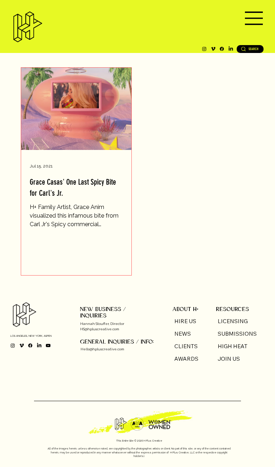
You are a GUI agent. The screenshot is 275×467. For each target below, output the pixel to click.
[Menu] (170, 18)
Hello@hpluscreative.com (102, 349)
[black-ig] (204, 49)
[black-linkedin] (230, 49)
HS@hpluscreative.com (99, 329)
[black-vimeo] (213, 49)
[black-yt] (48, 345)
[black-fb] (222, 49)
